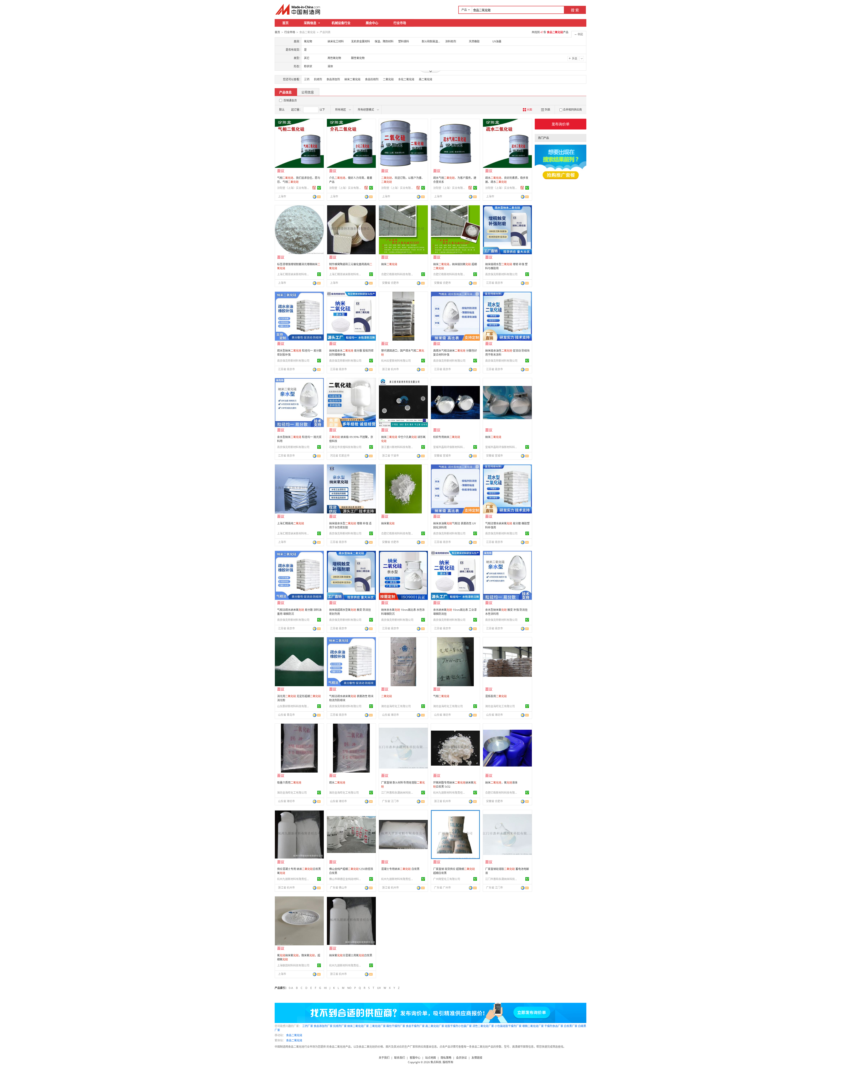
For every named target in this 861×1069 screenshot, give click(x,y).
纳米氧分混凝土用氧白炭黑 (350, 955)
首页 (285, 23)
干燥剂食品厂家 (553, 1026)
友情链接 (477, 1058)
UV (379, 988)
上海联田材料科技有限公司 (293, 965)
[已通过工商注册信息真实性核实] (319, 188)
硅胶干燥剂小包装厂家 (458, 1026)
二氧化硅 (388, 79)
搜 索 (575, 10)
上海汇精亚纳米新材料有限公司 (294, 274)
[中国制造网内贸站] (298, 9)
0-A (291, 988)
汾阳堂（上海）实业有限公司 (294, 188)
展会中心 (372, 23)
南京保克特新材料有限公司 (501, 274)
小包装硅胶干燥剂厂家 (508, 1026)
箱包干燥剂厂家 (395, 1026)
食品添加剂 (333, 79)
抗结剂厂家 (340, 1026)
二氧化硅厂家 (378, 1026)
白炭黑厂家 (570, 1026)
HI (325, 988)
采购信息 (310, 23)
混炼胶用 (496, 696)
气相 (441, 696)
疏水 (337, 782)
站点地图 (430, 1058)
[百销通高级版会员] (314, 188)
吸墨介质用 (289, 782)
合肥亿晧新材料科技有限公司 (398, 274)
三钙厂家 (307, 1026)
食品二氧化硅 (294, 1035)
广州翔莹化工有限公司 (446, 879)
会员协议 (461, 1058)
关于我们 (384, 1058)
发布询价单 (561, 124)
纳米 (389, 264)
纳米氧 (388, 523)
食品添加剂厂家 (323, 1026)
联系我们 (399, 1058)
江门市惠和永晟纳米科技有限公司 (398, 793)
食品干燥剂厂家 (415, 1026)
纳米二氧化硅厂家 (358, 1026)
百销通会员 (290, 100)
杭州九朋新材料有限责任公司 (450, 793)
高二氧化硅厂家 (434, 1026)
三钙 (306, 79)
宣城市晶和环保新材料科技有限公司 (450, 447)
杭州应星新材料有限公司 (396, 361)
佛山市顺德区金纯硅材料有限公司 (346, 879)
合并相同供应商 (572, 110)
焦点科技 (435, 1062)
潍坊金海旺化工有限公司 (396, 706)
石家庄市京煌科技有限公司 (345, 447)
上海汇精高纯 (290, 523)
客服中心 (415, 1058)
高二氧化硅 (425, 79)
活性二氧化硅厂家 (483, 1026)
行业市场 (400, 23)
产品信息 (285, 92)
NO (349, 988)
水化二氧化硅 (406, 79)
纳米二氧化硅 (352, 79)
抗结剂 (318, 79)
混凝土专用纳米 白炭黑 (400, 869)
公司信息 (307, 92)
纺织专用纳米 (446, 437)
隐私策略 (446, 1058)
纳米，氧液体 (501, 782)
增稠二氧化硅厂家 (533, 1026)
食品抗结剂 (371, 79)
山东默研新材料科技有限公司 (294, 706)
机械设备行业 (341, 23)
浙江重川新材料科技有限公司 (398, 447)
